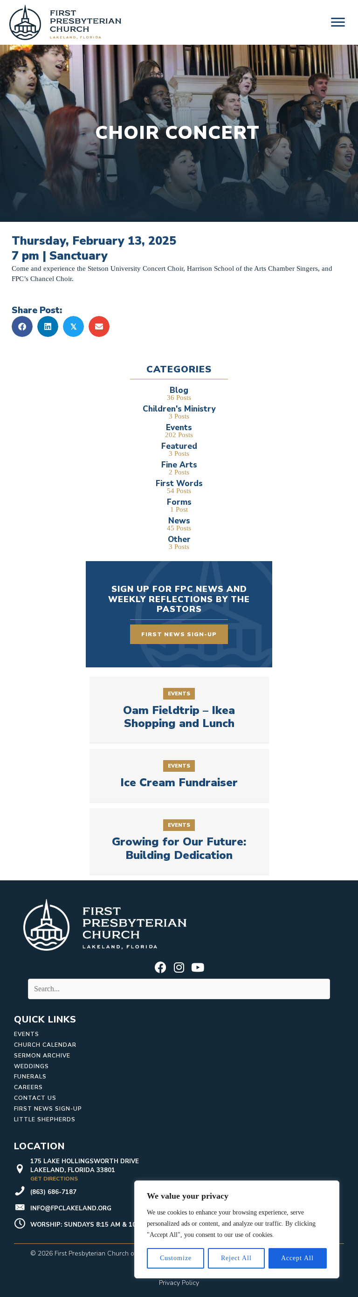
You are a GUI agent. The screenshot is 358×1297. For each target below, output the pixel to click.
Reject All (236, 1258)
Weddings (31, 1066)
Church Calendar (45, 1045)
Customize (176, 1258)
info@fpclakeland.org (70, 1208)
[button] (160, 967)
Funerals (30, 1076)
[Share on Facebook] (22, 326)
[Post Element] (179, 709)
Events (26, 1034)
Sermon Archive (42, 1055)
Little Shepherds (45, 1119)
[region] (236, 1229)
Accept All (297, 1258)
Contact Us (35, 1098)
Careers (28, 1087)
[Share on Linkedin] (47, 326)
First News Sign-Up (48, 1108)
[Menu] (338, 22)
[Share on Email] (99, 326)
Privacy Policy (179, 1282)
